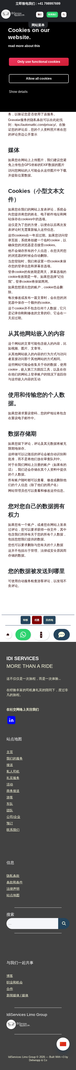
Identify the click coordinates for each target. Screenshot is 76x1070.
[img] (13, 15)
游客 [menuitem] (9, 797)
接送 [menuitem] (9, 765)
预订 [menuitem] (40, 14)
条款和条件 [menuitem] (14, 882)
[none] (63, 1044)
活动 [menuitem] (9, 784)
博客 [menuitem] (9, 976)
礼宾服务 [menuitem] (12, 778)
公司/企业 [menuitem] (13, 817)
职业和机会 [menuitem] (14, 982)
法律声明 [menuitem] (12, 888)
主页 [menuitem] (9, 752)
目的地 (49, 620)
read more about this (24, 46)
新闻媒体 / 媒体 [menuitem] (17, 995)
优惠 (36, 620)
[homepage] (8, 634)
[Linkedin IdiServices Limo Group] (11, 720)
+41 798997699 (49, 3)
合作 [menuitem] (9, 989)
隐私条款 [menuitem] (12, 876)
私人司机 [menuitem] (12, 771)
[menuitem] (63, 14)
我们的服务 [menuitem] (14, 758)
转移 (25, 620)
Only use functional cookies (38, 61)
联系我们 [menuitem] (52, 14)
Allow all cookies (39, 78)
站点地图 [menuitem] (12, 895)
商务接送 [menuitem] (12, 791)
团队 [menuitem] (9, 810)
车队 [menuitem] (9, 804)
